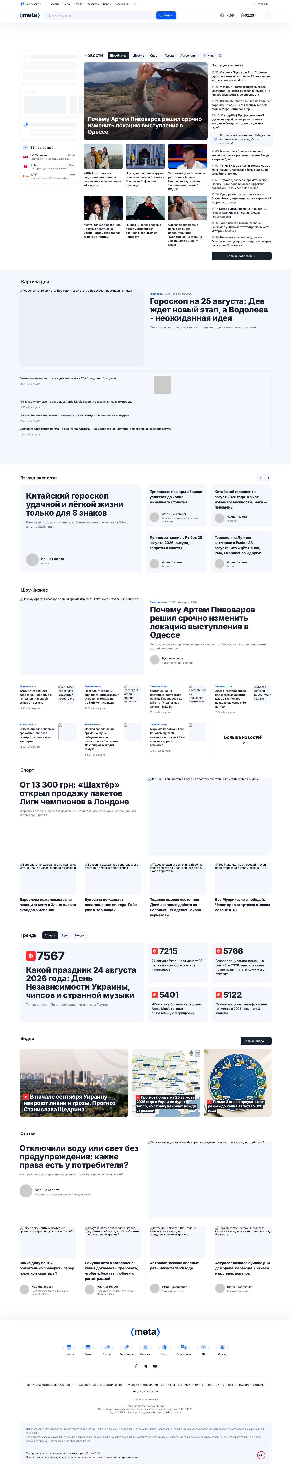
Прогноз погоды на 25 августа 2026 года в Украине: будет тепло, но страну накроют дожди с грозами (166, 1083)
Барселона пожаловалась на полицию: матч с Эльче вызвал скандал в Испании (48, 904)
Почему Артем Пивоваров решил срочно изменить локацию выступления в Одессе (202, 622)
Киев (211, 55)
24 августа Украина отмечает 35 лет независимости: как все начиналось (177, 965)
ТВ (134, 3)
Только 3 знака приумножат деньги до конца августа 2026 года (238, 1083)
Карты (107, 3)
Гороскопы (92, 3)
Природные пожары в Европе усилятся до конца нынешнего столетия (176, 497)
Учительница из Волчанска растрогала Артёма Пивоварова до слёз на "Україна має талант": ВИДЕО (187, 181)
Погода (78, 3)
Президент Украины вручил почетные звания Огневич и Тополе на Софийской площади (145, 179)
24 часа (50, 935)
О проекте (229, 1384)
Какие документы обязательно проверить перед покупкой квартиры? (47, 1268)
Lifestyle (138, 55)
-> (243, 740)
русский (263, 3)
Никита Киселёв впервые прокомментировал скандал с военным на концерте (143, 230)
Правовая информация (142, 1384)
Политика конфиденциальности (50, 1384)
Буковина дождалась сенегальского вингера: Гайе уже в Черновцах (111, 904)
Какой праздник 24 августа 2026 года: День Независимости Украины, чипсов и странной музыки (81, 982)
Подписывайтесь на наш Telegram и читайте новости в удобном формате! (245, 139)
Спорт (154, 55)
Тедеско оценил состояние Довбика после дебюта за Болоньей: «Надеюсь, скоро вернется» (175, 907)
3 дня (65, 935)
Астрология (188, 55)
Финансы (145, 1354)
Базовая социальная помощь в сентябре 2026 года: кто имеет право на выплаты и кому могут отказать (241, 967)
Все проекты (33, 3)
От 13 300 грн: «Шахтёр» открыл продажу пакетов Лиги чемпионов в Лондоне (74, 793)
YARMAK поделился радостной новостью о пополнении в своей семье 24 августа (102, 179)
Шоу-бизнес (118, 55)
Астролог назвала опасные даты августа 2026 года (174, 1265)
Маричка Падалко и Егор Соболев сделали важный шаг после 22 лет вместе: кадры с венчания (168, 737)
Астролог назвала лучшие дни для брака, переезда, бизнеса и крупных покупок (242, 1268)
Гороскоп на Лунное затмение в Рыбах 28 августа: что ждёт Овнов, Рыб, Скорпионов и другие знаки (238, 545)
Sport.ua (213, 1384)
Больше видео (254, 1041)
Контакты (168, 1384)
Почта (66, 3)
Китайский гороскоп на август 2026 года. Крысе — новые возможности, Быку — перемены (241, 500)
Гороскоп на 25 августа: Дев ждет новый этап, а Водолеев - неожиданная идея (209, 309)
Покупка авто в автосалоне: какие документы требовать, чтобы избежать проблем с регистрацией (111, 1271)
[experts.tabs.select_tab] (260, 478)
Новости (54, 3)
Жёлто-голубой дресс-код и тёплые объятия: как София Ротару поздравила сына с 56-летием (102, 230)
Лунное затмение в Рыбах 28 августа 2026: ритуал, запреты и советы (176, 542)
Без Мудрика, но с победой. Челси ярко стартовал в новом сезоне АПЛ (242, 904)
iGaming (222, 1354)
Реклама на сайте (190, 1384)
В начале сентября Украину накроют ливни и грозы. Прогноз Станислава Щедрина (74, 1083)
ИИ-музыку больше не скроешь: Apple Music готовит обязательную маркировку (76, 401)
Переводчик (122, 3)
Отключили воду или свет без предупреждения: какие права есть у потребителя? (79, 1156)
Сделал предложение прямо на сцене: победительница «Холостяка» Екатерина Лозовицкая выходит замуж (185, 234)
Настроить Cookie (251, 1384)
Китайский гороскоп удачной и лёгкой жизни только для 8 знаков (74, 504)
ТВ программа (41, 148)
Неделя (80, 935)
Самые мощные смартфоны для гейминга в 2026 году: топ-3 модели (68, 378)
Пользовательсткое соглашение (99, 1384)
